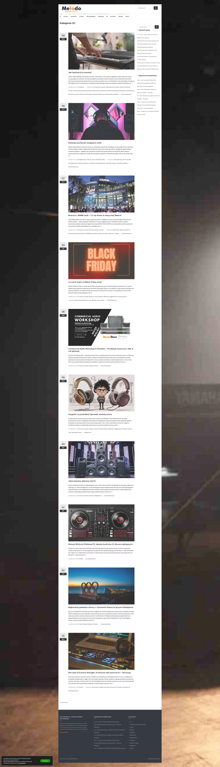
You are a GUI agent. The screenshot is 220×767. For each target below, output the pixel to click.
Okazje (120, 16)
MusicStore (75, 11)
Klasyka (113, 16)
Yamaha (117, 233)
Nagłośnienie (90, 16)
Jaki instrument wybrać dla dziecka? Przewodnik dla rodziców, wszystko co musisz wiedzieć (146, 83)
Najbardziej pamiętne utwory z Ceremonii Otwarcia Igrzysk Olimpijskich (100, 607)
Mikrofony (106, 296)
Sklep (127, 16)
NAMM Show (90, 233)
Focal (126, 159)
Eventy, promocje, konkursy (86, 230)
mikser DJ (83, 233)
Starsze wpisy (64, 702)
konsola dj (106, 687)
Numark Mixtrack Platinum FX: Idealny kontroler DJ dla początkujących (100, 544)
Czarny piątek (100, 300)
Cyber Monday (92, 300)
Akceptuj (45, 760)
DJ (107, 16)
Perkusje (101, 16)
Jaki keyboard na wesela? (80, 72)
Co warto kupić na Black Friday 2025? (85, 282)
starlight (119, 687)
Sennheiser (85, 163)
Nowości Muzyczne (99, 233)
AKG (115, 159)
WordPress (74, 758)
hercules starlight (98, 687)
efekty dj (127, 230)
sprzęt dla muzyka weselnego (111, 94)
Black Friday (78, 300)
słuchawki (92, 163)
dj (92, 687)
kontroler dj (77, 233)
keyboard (122, 87)
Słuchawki (98, 159)
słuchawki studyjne (111, 163)
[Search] (156, 8)
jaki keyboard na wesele (112, 87)
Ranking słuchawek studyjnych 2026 (84, 143)
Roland (80, 163)
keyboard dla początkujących (99, 90)
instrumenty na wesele (99, 87)
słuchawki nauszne (100, 163)
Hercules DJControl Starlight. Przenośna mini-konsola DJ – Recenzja (99, 673)
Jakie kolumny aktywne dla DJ (82, 481)
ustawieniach (21, 763)
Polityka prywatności (154, 758)
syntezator (111, 233)
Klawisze (74, 16)
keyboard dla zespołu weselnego (116, 90)
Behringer (119, 159)
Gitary (66, 16)
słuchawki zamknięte (122, 163)
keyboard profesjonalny (86, 94)
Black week (85, 300)
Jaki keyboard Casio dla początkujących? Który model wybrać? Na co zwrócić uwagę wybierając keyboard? (148, 44)
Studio (81, 16)
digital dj (121, 230)
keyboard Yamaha (97, 94)
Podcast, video (91, 159)
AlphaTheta (116, 230)
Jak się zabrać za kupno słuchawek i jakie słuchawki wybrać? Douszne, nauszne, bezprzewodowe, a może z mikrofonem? (148, 66)
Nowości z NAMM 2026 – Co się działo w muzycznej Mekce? (95, 215)
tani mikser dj (126, 687)
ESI (124, 159)
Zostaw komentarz (126, 94)
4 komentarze (88, 432)
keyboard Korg (130, 90)
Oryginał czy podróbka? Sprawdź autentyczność (90, 414)
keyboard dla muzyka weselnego (82, 90)
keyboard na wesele (73, 94)
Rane (106, 233)
